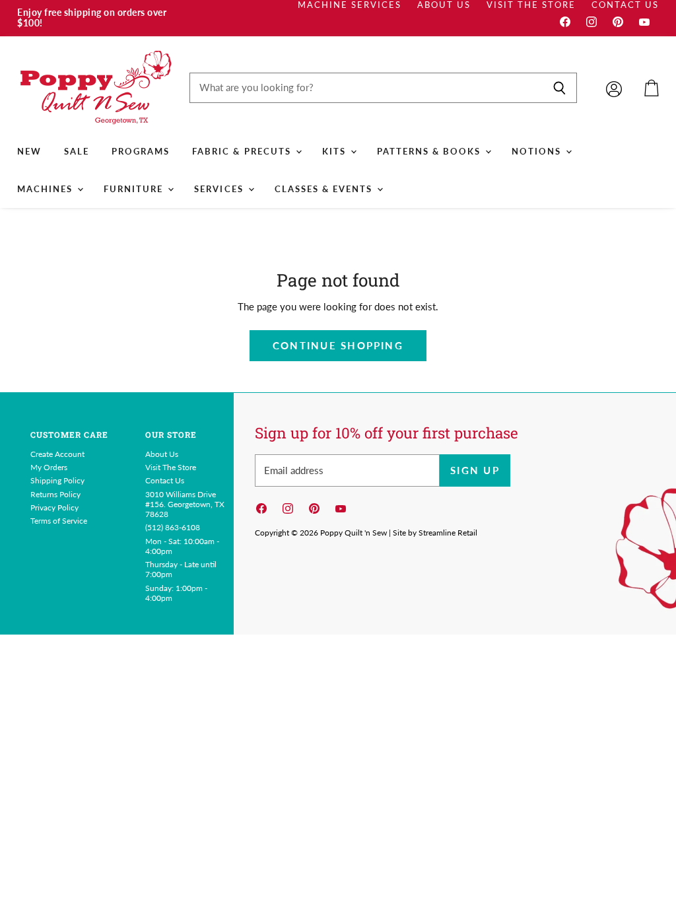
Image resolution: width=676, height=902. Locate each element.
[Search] (559, 88)
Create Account (57, 454)
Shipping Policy (57, 480)
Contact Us (625, 5)
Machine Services (349, 5)
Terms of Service (58, 521)
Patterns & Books (430, 151)
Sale (76, 151)
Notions (538, 151)
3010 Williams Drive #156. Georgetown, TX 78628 (184, 504)
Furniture (135, 189)
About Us (444, 5)
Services (220, 189)
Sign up (475, 470)
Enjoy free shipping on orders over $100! (91, 17)
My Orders (48, 467)
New (29, 151)
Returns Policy (55, 494)
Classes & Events (325, 189)
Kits (335, 151)
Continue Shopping (338, 345)
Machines (46, 189)
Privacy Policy (54, 507)
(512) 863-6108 (172, 527)
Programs (141, 151)
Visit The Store (531, 5)
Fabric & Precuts (243, 151)
